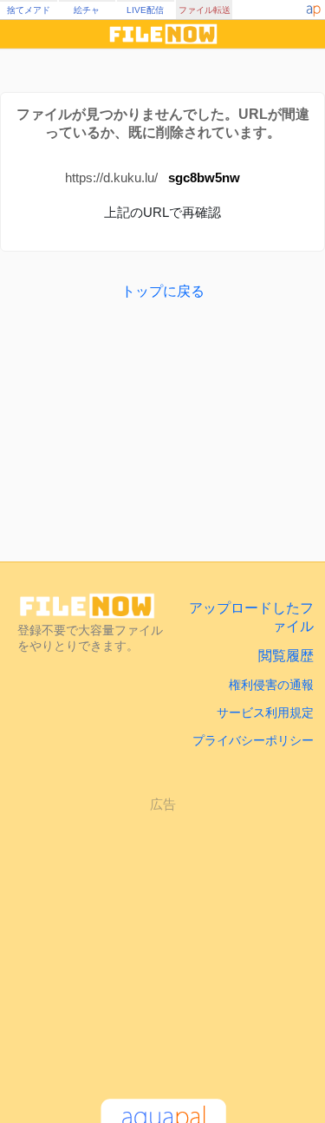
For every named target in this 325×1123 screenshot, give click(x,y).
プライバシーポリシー (253, 740)
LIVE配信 (145, 10)
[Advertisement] (162, 939)
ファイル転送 (205, 10)
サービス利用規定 (265, 712)
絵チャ (87, 10)
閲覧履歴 (286, 655)
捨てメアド (28, 10)
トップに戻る (163, 291)
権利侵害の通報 (271, 685)
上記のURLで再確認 (162, 212)
